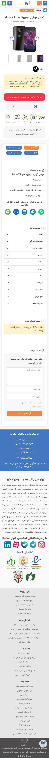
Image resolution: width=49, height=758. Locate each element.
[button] (12, 38)
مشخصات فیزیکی (36, 241)
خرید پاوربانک (24, 703)
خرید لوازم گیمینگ (24, 712)
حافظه (40, 261)
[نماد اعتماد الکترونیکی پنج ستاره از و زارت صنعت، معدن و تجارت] (36, 562)
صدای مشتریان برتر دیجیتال (24, 670)
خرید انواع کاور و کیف (24, 729)
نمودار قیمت (29, 153)
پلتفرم (40, 254)
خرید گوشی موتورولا (24, 699)
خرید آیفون (24, 695)
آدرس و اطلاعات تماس (24, 604)
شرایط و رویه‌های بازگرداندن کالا (24, 657)
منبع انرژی (39, 296)
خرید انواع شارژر (25, 725)
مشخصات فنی (12, 147)
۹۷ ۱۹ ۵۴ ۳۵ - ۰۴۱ (26, 452)
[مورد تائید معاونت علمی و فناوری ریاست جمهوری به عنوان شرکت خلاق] (11, 562)
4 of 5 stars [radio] (33, 407)
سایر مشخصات (37, 303)
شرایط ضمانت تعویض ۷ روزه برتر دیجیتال (24, 633)
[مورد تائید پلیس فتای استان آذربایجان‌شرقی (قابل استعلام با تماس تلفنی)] (18, 577)
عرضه (41, 234)
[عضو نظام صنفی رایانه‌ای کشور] (31, 577)
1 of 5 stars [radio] (40, 407)
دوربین (40, 268)
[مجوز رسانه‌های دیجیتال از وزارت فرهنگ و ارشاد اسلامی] (23, 562)
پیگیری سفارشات (25, 666)
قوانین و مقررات (24, 642)
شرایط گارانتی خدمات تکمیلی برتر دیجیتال (24, 637)
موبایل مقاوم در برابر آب (16, 130)
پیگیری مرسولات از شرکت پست (24, 662)
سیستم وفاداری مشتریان (24, 675)
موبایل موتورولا (27, 10)
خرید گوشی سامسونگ (24, 686)
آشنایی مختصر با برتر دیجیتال (24, 596)
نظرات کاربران (12, 153)
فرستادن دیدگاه (24, 413)
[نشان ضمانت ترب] (43, 562)
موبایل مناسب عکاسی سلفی (24, 134)
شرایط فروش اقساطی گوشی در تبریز (24, 629)
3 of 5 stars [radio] (35, 407)
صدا (41, 275)
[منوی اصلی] (45, 3)
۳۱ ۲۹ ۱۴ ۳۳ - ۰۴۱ (25, 444)
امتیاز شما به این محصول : (31, 402)
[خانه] (45, 10)
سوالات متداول (26, 458)
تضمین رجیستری (24, 653)
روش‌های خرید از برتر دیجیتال (24, 624)
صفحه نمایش (38, 248)
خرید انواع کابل (24, 720)
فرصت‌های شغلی (24, 613)
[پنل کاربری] (9, 3)
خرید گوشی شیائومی (24, 690)
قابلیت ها (39, 289)
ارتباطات (40, 282)
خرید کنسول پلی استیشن (24, 707)
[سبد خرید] (4, 3)
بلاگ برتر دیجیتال (24, 609)
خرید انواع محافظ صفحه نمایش (24, 733)
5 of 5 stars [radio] (30, 407)
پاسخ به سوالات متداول (24, 600)
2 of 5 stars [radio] (38, 407)
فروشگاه (38, 10)
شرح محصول (29, 147)
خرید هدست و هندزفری (25, 716)
